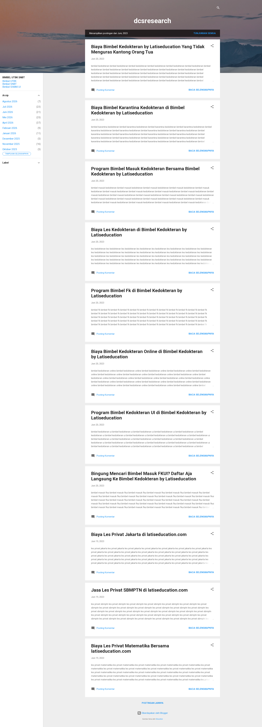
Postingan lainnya (152, 703)
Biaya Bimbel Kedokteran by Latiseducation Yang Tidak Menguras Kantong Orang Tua (147, 49)
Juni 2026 (7, 112)
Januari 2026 (9, 133)
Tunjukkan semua (204, 33)
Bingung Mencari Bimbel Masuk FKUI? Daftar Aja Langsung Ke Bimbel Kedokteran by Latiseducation (143, 476)
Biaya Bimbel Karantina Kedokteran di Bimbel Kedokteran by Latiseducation (138, 110)
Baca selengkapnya (201, 89)
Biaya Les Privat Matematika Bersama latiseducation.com (130, 648)
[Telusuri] (218, 8)
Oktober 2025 (9, 149)
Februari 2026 (9, 128)
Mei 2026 (7, 117)
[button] (212, 46)
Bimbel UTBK (9, 81)
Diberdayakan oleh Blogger (154, 713)
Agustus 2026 (9, 101)
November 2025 (11, 144)
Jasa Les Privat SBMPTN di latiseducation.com (139, 590)
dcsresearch (152, 21)
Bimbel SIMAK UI (11, 86)
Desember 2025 (11, 138)
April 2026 (7, 122)
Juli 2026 (7, 106)
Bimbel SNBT (9, 84)
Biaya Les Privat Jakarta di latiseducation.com (139, 534)
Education (159, 719)
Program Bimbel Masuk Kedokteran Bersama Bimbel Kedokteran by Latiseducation (145, 171)
